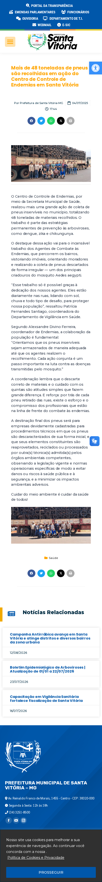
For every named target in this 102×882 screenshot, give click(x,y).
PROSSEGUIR (51, 872)
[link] (95, 68)
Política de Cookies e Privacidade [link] (35, 857)
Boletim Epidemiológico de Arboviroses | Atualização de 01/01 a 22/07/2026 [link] (47, 669)
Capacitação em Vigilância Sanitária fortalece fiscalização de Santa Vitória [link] (46, 698)
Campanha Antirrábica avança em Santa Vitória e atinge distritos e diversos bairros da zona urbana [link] (50, 638)
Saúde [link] (53, 558)
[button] (79, 7)
